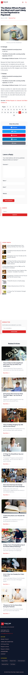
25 (26, 112)
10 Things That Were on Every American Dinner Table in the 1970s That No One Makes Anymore (16, 262)
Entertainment (21, 660)
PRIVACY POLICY (5, 639)
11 (11, 109)
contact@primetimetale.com (7, 633)
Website (5, 193)
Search (15, 214)
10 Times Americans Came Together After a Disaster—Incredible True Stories (17, 271)
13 (16, 109)
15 (22, 109)
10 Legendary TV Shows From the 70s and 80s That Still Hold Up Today (17, 276)
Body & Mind (5, 660)
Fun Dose (13, 664)
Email (4, 187)
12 (14, 109)
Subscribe (14, 331)
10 (8, 109)
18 (5, 112)
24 (23, 112)
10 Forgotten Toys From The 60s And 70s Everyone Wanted (16, 256)
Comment (5, 164)
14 (19, 109)
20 (11, 112)
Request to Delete (5, 649)
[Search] (26, 2)
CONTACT (3, 654)
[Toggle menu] (22, 2)
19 (8, 112)
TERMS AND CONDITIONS (7, 641)
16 (25, 109)
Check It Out (13, 660)
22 (16, 112)
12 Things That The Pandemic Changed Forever (16, 292)
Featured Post (12, 18)
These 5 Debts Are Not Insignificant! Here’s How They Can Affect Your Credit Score (13, 364)
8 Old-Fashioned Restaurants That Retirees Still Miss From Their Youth (15, 246)
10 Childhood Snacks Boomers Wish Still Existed (16, 251)
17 (2, 112)
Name (4, 180)
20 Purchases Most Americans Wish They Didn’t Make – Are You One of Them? (13, 395)
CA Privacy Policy (5, 644)
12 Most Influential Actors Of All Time (16, 286)
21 (13, 112)
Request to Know (5, 646)
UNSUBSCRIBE (4, 651)
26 (14, 115)
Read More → (6, 373)
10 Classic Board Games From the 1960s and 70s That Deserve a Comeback (13, 267)
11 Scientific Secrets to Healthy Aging (16, 280)
